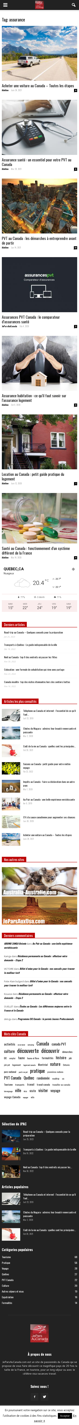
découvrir (50, 1050)
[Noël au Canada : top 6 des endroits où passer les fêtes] (11, 1171)
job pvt (7, 1064)
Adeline (5, 90)
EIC (5, 1058)
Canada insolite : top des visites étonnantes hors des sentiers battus (37, 682)
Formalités (7, 1303)
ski (63, 1078)
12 (75, 247)
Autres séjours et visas (13, 1291)
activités (9, 1044)
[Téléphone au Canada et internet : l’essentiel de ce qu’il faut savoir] (11, 715)
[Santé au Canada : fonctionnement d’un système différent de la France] (39, 518)
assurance (21, 1044)
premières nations (55, 1071)
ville (18, 1090)
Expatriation (7, 1297)
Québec (29, 1078)
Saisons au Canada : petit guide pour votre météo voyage (46, 766)
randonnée (43, 1078)
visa (25, 1091)
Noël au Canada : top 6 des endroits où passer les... (47, 1167)
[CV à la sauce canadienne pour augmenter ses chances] (11, 821)
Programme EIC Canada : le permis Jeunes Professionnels (46, 1019)
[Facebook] (34, 1397)
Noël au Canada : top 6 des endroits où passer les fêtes (30, 657)
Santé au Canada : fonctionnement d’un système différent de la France (36, 550)
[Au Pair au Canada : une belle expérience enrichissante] (11, 804)
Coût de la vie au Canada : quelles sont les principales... (49, 746)
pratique (37, 1071)
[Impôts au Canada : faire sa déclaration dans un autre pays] (11, 786)
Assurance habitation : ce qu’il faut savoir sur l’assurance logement (34, 398)
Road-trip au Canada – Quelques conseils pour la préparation (33, 632)
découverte (28, 1050)
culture (9, 1051)
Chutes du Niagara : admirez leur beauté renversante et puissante (49, 730)
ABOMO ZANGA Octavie (15, 943)
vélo (32, 1097)
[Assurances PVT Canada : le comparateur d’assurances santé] (39, 284)
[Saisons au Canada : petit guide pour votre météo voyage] (11, 768)
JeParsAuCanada (9, 326)
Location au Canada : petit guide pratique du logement (33, 476)
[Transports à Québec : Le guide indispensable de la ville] (11, 1154)
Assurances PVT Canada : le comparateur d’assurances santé (31, 319)
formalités (47, 1058)
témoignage (8, 1091)
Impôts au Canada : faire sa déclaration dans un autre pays (49, 783)
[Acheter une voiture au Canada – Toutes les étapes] (39, 53)
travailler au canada (61, 1084)
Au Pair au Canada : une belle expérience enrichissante (49, 799)
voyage (55, 1090)
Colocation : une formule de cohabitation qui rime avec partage (34, 669)
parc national (10, 1072)
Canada (43, 1043)
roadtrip (55, 1078)
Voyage (5, 1268)
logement (16, 1065)
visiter (43, 1090)
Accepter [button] (65, 1415)
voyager (25, 1097)
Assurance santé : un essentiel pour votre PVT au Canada (36, 162)
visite (33, 1091)
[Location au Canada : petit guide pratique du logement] (39, 441)
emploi (12, 1058)
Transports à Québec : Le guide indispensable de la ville (30, 645)
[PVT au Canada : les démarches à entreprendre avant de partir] (39, 206)
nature (55, 1064)
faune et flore (33, 1058)
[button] (74, 5)
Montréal (43, 1065)
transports (19, 1084)
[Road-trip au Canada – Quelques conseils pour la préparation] (11, 1136)
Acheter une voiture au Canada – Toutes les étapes (38, 85)
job (70, 1058)
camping (31, 1044)
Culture (5, 1285)
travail (30, 1084)
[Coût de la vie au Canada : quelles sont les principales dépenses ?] (11, 750)
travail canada (43, 1084)
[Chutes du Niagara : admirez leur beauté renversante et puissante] (11, 733)
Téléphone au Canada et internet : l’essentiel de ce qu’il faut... (49, 712)
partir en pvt (23, 1071)
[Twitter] (44, 1397)
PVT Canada (12, 1078)
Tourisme (8, 1084)
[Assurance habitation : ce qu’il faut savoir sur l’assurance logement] (39, 363)
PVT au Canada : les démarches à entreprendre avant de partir (39, 240)
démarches (67, 1052)
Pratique (6, 1263)
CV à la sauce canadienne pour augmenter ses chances (49, 817)
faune (21, 1058)
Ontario (66, 1065)
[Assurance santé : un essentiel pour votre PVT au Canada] (39, 127)
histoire (61, 1058)
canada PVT (59, 1044)
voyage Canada (12, 1097)
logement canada (29, 1064)
